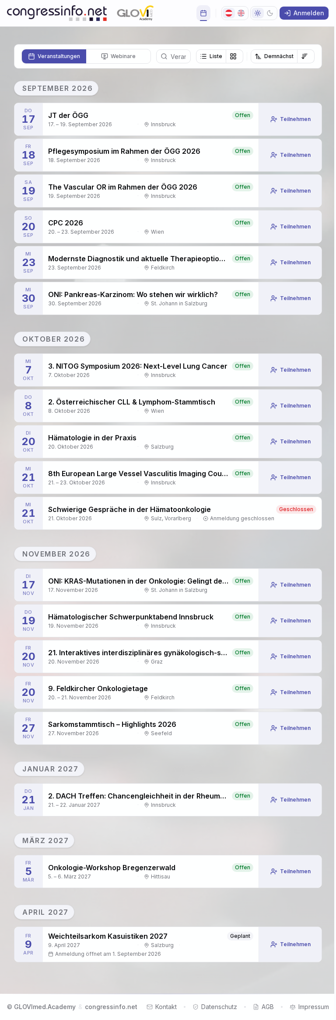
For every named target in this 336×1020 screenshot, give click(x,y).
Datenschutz (219, 1006)
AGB (268, 1006)
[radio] (54, 56)
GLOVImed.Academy (45, 1006)
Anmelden (309, 13)
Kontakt (166, 1006)
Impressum (313, 1006)
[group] (219, 56)
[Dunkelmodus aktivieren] (263, 13)
